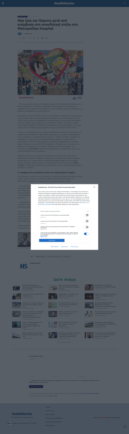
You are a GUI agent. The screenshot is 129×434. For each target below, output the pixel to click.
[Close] (95, 187)
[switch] (86, 215)
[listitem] (64, 211)
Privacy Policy (74, 246)
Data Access (64, 246)
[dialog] (64, 217)
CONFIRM (52, 240)
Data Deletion (54, 246)
